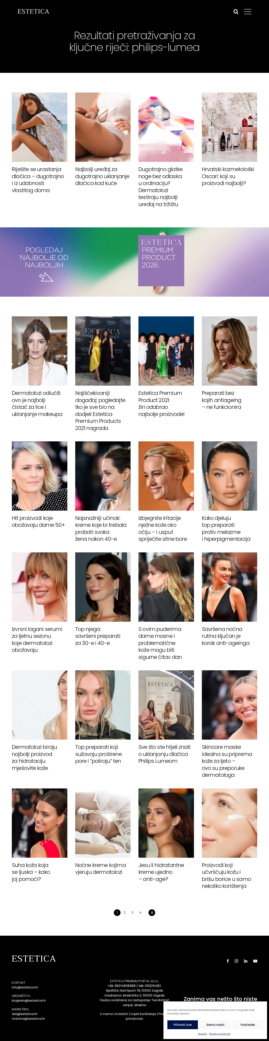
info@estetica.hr (25, 987)
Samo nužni (215, 1025)
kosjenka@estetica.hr (29, 1000)
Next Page (151, 912)
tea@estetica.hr (25, 1014)
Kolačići (202, 1033)
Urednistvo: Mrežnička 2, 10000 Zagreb (134, 995)
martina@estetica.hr (28, 1018)
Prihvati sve (183, 1025)
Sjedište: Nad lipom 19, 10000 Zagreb (134, 990)
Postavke (248, 1025)
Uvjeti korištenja (143, 1014)
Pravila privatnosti (219, 1033)
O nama (106, 1014)
